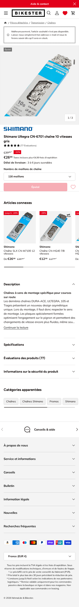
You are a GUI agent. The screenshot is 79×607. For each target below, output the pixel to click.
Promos (54, 401)
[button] (65, 13)
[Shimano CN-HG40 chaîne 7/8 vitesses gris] (56, 227)
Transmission (37, 22)
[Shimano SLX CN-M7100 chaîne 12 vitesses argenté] (20, 227)
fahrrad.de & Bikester (22, 597)
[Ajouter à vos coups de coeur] (71, 187)
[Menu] (6, 13)
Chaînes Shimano (32, 401)
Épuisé (35, 187)
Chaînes (51, 22)
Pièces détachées (19, 22)
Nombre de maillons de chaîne (23, 169)
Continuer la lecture (16, 327)
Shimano (70, 401)
